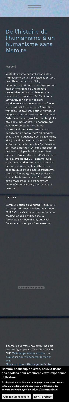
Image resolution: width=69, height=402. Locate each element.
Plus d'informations (45, 389)
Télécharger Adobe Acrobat (29, 353)
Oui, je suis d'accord (16, 396)
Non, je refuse (43, 396)
